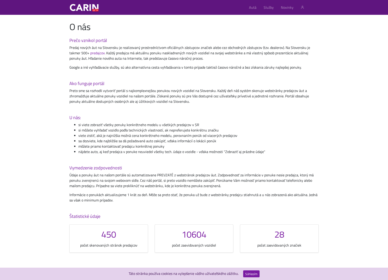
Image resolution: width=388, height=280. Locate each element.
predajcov (97, 53)
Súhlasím (251, 273)
